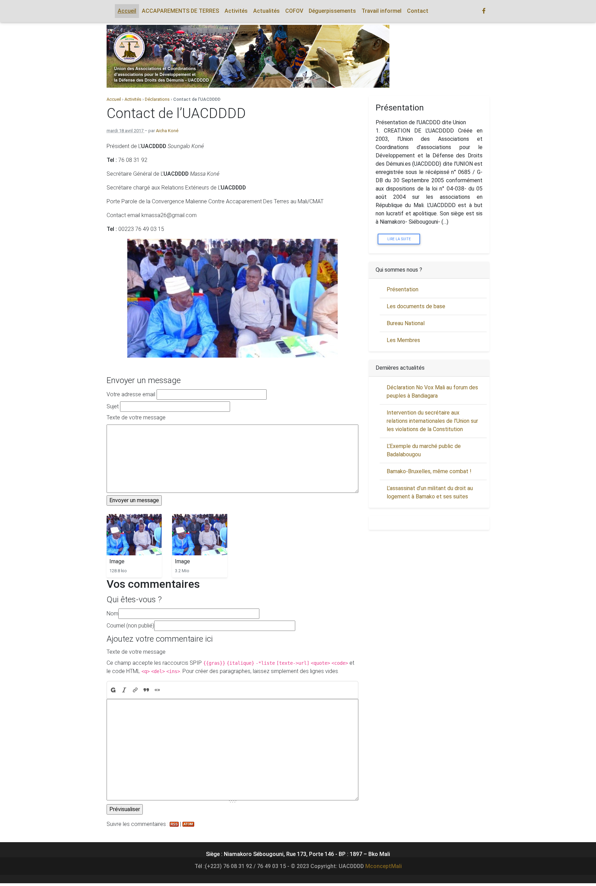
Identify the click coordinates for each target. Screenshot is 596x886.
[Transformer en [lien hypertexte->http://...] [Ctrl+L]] (135, 690)
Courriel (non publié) (130, 625)
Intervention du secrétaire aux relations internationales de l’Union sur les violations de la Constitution (432, 420)
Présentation (402, 289)
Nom (112, 613)
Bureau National (406, 323)
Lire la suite (399, 239)
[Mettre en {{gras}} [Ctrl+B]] (113, 690)
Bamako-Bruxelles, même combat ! (429, 471)
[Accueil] (248, 56)
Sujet (113, 406)
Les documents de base (416, 306)
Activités (133, 99)
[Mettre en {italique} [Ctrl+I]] (124, 690)
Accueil (114, 99)
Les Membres (403, 340)
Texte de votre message (136, 417)
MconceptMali (383, 866)
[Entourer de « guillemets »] (157, 690)
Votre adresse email (131, 394)
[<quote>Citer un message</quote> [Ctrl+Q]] (146, 690)
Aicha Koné (167, 130)
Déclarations (157, 99)
